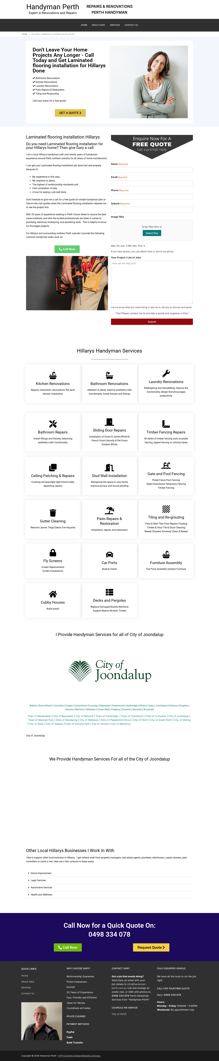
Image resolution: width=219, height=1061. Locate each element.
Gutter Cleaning (53, 521)
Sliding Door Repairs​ (109, 430)
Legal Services (38, 880)
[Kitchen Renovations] (53, 375)
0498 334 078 (120, 995)
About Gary (27, 981)
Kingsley (183, 705)
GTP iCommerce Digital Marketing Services (79, 1055)
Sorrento (126, 709)
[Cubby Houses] (53, 594)
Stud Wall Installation (109, 476)
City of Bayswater (63, 716)
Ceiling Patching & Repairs (52, 476)
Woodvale (148, 709)
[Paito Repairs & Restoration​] (109, 510)
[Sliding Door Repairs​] (109, 422)
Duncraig (92, 705)
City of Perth (140, 719)
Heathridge (131, 705)
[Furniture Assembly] (166, 554)
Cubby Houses (53, 602)
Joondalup (161, 705)
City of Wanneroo (121, 723)
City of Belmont (84, 716)
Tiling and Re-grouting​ (166, 517)
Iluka (151, 705)
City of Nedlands (89, 719)
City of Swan (36, 723)
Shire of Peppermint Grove (116, 719)
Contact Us (27, 993)
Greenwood (118, 705)
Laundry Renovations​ (166, 382)
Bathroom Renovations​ (109, 384)
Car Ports (109, 563)
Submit (152, 321)
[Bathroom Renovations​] (109, 375)
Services (26, 987)
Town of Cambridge (107, 716)
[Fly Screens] (53, 552)
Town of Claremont (132, 716)
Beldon (33, 705)
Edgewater (104, 705)
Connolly (58, 705)
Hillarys (143, 705)
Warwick (137, 709)
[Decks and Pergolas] (109, 592)
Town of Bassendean (39, 716)
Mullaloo (91, 709)
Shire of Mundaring (66, 719)
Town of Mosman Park (41, 719)
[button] (109, 873)
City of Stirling (182, 719)
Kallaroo (173, 705)
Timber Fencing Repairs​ (166, 432)
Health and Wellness (41, 894)
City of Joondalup (178, 716)
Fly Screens (52, 561)
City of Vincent (100, 723)
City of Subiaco (54, 723)
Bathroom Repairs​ (53, 432)
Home (24, 34)
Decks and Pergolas (109, 600)
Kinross (69, 709)
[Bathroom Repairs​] (53, 424)
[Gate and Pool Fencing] (166, 465)
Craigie (68, 705)
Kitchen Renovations (53, 384)
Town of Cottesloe (155, 716)
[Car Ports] (109, 554)
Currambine (80, 705)
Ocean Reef (103, 709)
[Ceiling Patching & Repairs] (53, 467)
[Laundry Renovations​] (166, 373)
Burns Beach (45, 705)
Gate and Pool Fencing (166, 474)
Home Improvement (41, 873)
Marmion (80, 709)
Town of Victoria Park (77, 723)
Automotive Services (41, 887)
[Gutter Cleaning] (53, 513)
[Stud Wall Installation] (109, 467)
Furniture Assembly (166, 563)
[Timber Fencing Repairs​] (166, 424)
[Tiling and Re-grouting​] (166, 509)
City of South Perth (161, 719)
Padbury (115, 709)
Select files (152, 233)
